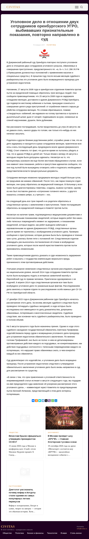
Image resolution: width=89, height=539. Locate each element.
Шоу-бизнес (53, 432)
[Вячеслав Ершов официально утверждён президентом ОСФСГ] (24, 418)
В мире (64, 533)
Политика (51, 45)
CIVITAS (13, 7)
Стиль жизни (76, 533)
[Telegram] (42, 400)
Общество (13, 432)
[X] (46, 400)
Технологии (52, 533)
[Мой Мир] (55, 400)
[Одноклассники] (36, 400)
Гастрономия (15, 486)
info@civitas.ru (82, 529)
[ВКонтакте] (33, 400)
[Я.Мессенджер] (39, 400)
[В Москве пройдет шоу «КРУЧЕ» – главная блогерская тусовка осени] (64, 418)
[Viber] (49, 400)
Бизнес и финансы (35, 533)
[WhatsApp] (52, 400)
